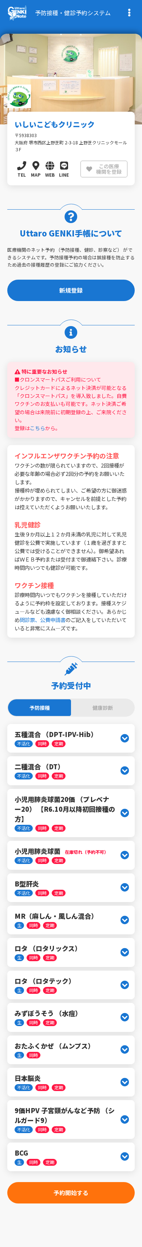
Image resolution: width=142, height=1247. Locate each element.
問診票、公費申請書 (43, 620)
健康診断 (102, 707)
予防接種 (39, 707)
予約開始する (71, 1192)
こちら (37, 428)
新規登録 (71, 290)
